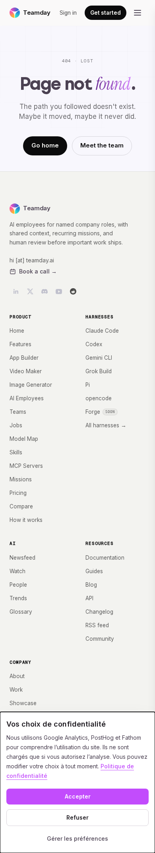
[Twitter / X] (30, 291)
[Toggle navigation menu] (137, 13)
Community (99, 639)
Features (20, 344)
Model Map (24, 439)
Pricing (18, 493)
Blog (91, 585)
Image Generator (31, 385)
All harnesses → (105, 425)
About (17, 676)
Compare (21, 506)
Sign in (68, 13)
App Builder (24, 358)
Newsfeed (22, 557)
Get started (105, 13)
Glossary (21, 612)
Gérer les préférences (77, 838)
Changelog (99, 612)
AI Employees (27, 398)
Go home (45, 145)
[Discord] (44, 291)
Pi (87, 385)
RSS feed (97, 625)
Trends (18, 598)
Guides (94, 571)
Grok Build (98, 371)
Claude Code (102, 331)
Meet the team (102, 145)
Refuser (77, 817)
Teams (18, 412)
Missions (21, 479)
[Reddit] (73, 291)
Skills (16, 452)
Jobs (16, 425)
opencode (98, 398)
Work (16, 689)
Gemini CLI (98, 358)
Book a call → (38, 271)
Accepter (78, 796)
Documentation (104, 557)
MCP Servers (26, 466)
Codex (93, 344)
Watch (17, 571)
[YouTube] (58, 291)
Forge (100, 412)
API (89, 598)
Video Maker (26, 371)
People (18, 585)
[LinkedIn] (16, 291)
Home (17, 331)
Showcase (23, 703)
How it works (26, 520)
